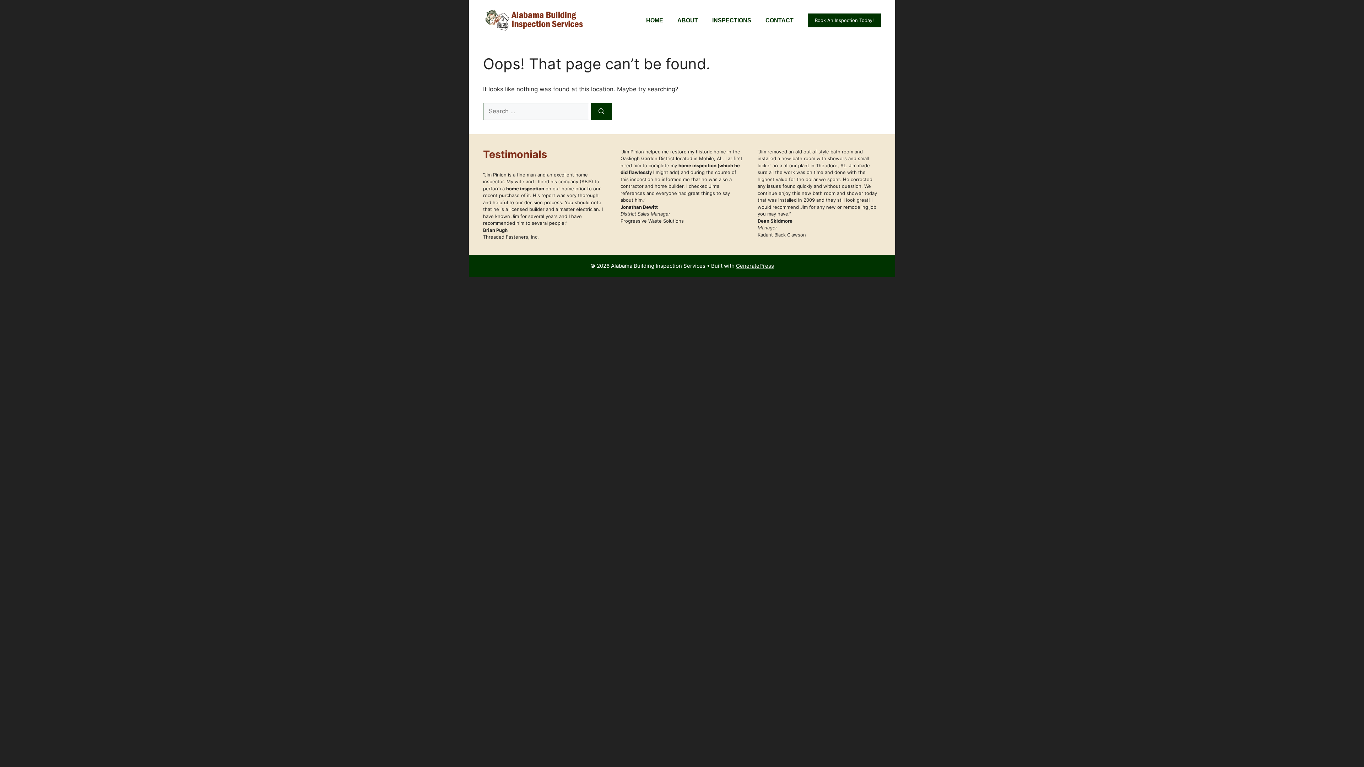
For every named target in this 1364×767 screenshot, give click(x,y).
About (687, 20)
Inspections (731, 20)
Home (654, 20)
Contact (779, 20)
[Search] (601, 111)
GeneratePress (755, 265)
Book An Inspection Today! (844, 20)
